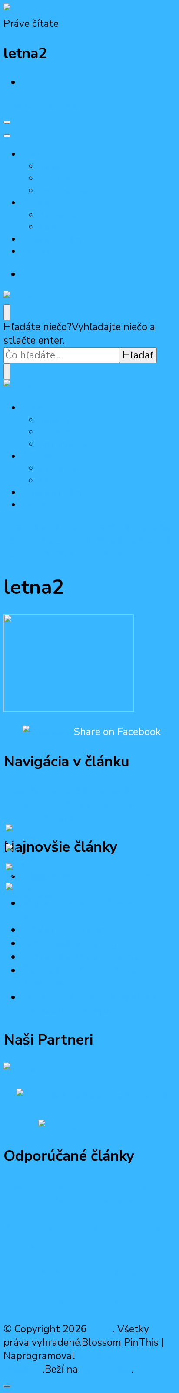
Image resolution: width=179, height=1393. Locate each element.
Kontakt (37, 251)
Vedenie (55, 166)
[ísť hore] (6, 1386)
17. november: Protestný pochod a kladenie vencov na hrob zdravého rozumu (81, 1287)
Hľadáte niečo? (37, 327)
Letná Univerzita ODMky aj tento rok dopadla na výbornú (93, 1003)
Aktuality (57, 215)
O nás (32, 154)
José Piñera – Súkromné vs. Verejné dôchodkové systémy (82, 1193)
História (54, 178)
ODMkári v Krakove (64, 930)
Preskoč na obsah (43, 105)
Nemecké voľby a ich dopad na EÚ (98, 956)
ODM (101, 1329)
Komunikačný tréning (69, 943)
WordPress (106, 1369)
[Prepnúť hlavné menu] (6, 122)
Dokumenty (62, 191)
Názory (53, 227)
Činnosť (36, 203)
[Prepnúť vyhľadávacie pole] (6, 312)
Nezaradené (143, 527)
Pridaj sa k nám (51, 239)
